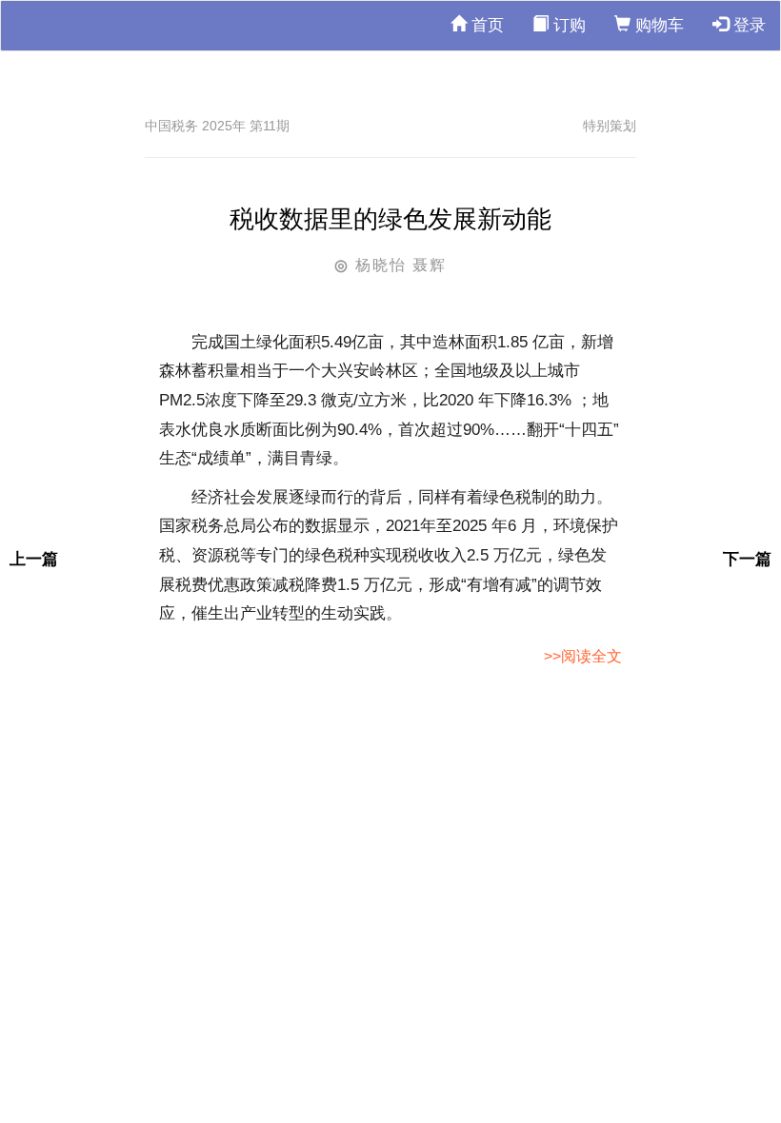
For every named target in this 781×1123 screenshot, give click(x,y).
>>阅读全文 (583, 656)
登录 (747, 25)
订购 (567, 25)
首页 (485, 25)
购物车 (657, 25)
